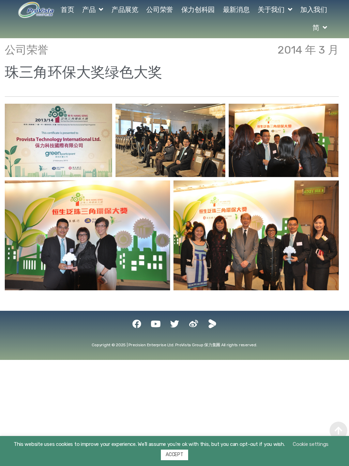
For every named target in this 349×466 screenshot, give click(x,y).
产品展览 (124, 9)
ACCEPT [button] (174, 454)
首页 (67, 9)
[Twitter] (174, 323)
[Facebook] (136, 323)
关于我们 (271, 9)
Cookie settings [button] (311, 444)
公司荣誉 (159, 9)
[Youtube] (155, 323)
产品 (88, 9)
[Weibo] (193, 323)
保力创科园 (198, 9)
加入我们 (313, 9)
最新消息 (236, 9)
